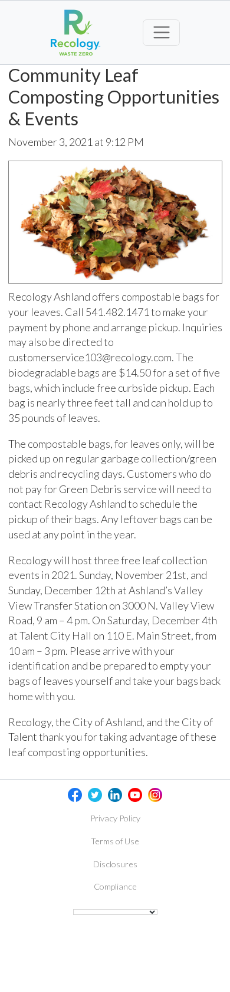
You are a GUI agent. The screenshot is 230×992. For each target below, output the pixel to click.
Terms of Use (115, 841)
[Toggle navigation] (161, 32)
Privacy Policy (115, 818)
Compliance (115, 886)
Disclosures (115, 864)
